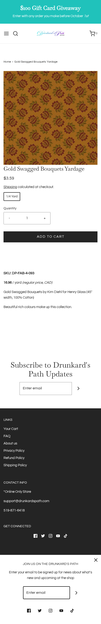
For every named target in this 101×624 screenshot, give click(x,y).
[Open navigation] (6, 33)
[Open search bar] (17, 33)
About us (10, 443)
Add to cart (50, 236)
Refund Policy (14, 458)
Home (7, 61)
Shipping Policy (15, 465)
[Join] (78, 388)
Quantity (10, 208)
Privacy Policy (14, 450)
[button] (50, 118)
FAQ (7, 436)
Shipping (10, 187)
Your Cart (11, 429)
